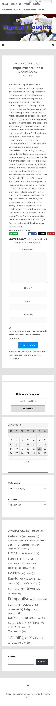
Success (25, 627)
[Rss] (28, 685)
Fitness (16, 553)
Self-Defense (28, 76)
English (37, 1)
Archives (12, 499)
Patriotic (14, 593)
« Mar (26, 461)
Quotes (30, 605)
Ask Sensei (7, 9)
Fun (13, 559)
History (28, 568)
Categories (14, 483)
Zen (26, 643)
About (5, 4)
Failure (26, 548)
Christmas (33, 536)
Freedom (32, 553)
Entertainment (29, 544)
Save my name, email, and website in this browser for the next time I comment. (28, 335)
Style (12, 627)
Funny (27, 559)
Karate (15, 579)
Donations (16, 4)
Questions (14, 605)
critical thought (34, 540)
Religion (31, 609)
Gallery (36, 4)
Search (12, 656)
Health (14, 568)
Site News (40, 618)
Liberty (13, 583)
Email (28, 301)
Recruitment (15, 609)
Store (41, 9)
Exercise (14, 548)
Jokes (30, 573)
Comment (28, 249)
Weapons (14, 643)
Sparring (14, 623)
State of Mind (33, 623)
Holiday (16, 573)
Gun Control (16, 563)
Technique (17, 631)
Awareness (19, 530)
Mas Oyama (30, 583)
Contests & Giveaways (25, 9)
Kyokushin (32, 578)
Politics (41, 599)
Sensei (25, 63)
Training (18, 637)
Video (37, 637)
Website (28, 314)
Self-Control (14, 613)
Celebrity (17, 536)
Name (28, 288)
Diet (12, 545)
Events (27, 4)
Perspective (21, 598)
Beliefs (37, 531)
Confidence (15, 540)
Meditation (16, 589)
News (33, 588)
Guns (31, 563)
